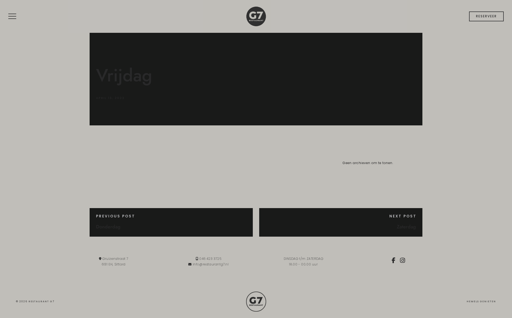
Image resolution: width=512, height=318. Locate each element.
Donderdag (108, 226)
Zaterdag (406, 226)
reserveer (486, 16)
